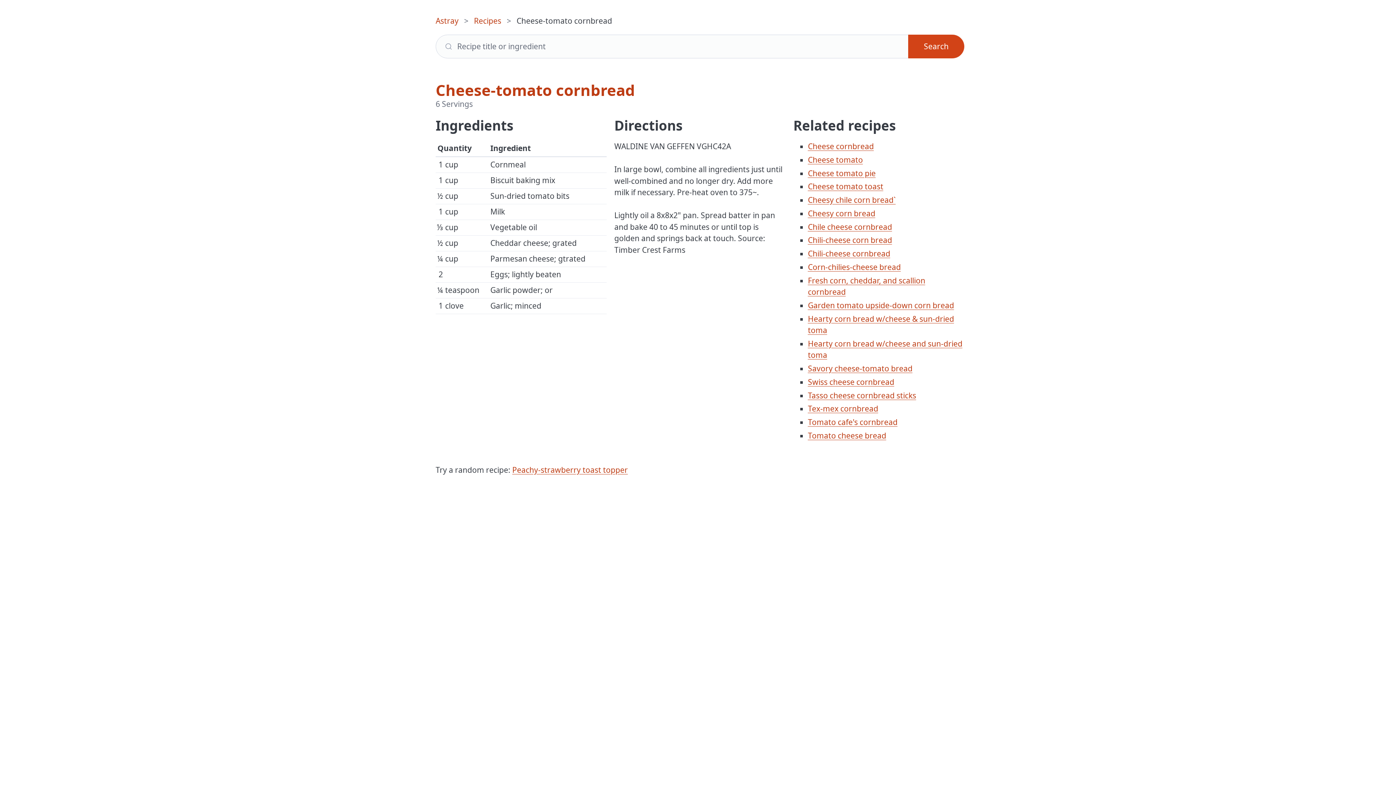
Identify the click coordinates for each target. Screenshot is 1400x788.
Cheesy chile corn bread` (852, 200)
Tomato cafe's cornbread (853, 422)
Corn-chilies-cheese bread (854, 267)
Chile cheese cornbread (850, 227)
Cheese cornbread (841, 146)
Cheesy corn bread (841, 213)
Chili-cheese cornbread (849, 253)
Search (936, 46)
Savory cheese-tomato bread (860, 368)
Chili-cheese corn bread (850, 240)
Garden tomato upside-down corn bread (881, 305)
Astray (447, 21)
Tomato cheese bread (847, 435)
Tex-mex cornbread (843, 408)
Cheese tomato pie (842, 173)
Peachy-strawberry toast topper (570, 470)
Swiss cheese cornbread (851, 382)
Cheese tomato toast (845, 186)
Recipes (487, 21)
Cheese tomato (835, 160)
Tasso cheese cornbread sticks (862, 395)
